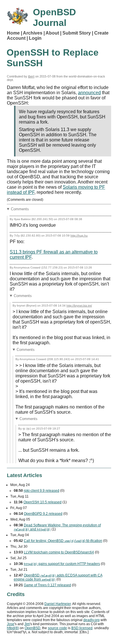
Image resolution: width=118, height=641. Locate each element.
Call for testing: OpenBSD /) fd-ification (63, 541)
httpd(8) (13, 628)
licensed (82, 628)
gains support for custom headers (62, 564)
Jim (27, 624)
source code (57, 628)
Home (13, 33)
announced (89, 92)
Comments (20, 209)
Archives (32, 33)
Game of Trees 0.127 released (47, 585)
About (52, 33)
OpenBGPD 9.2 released (43, 514)
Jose (10, 624)
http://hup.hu (79, 235)
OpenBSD (32, 628)
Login (35, 38)
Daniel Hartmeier (57, 604)
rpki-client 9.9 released (41, 491)
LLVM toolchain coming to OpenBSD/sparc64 (59, 552)
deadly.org (91, 620)
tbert (31, 76)
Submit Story (76, 33)
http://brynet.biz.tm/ (79, 305)
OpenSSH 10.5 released (42, 502)
